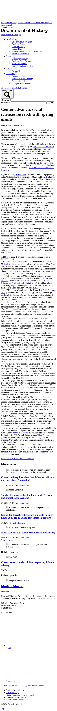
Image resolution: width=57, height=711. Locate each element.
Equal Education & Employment (20, 695)
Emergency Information (16, 697)
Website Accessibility (15, 690)
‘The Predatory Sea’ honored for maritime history (28, 532)
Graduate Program (19, 44)
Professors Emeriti (19, 63)
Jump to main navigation (11, 22)
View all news (7, 540)
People (9, 56)
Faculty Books (18, 71)
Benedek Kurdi (47, 177)
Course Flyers (17, 49)
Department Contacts (20, 76)
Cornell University (9, 27)
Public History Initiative (22, 81)
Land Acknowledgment (16, 700)
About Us (10, 73)
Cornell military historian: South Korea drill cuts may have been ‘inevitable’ (27, 479)
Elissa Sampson (44, 435)
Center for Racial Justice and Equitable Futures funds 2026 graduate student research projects (27, 516)
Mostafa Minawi (12, 586)
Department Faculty (20, 59)
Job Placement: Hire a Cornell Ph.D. (27, 51)
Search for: (6, 103)
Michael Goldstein (8, 264)
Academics (11, 39)
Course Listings (18, 46)
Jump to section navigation (33, 22)
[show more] (17, 39)
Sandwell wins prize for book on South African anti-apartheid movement (26, 496)
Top (2, 709)
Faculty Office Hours (20, 54)
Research (10, 68)
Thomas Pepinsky (24, 447)
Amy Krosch (21, 174)
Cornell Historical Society (22, 79)
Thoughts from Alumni (21, 83)
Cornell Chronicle (17, 458)
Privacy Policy (12, 692)
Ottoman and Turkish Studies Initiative (17, 283)
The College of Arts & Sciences (14, 88)
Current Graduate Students (23, 66)
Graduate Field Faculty (21, 61)
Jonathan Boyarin (20, 433)
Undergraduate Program (22, 42)
